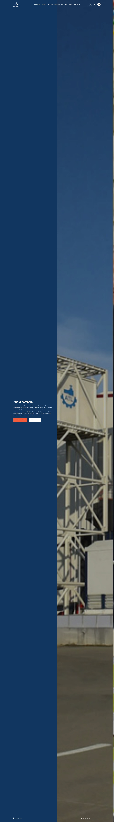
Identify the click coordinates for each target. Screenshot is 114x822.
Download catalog (21, 420)
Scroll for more (18, 818)
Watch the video (35, 420)
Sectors (44, 4)
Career (71, 4)
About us (57, 4)
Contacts (77, 4)
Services (50, 4)
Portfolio (64, 4)
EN (90, 4)
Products (37, 4)
